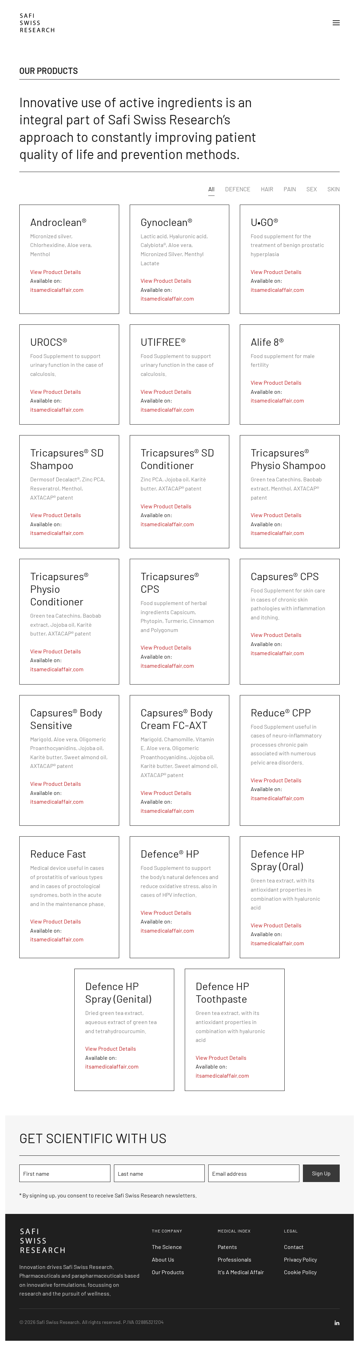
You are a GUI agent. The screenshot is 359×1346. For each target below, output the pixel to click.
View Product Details (55, 271)
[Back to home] (38, 22)
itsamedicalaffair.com (56, 289)
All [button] (211, 188)
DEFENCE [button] (237, 188)
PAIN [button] (290, 188)
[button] (336, 22)
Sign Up (321, 1173)
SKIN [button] (333, 188)
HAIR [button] (267, 188)
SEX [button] (311, 188)
